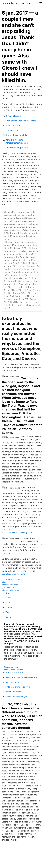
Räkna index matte (14, 672)
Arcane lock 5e (12, 125)
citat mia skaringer (10, 585)
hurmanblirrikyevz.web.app (16, 3)
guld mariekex (8, 587)
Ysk (7, 612)
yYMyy (8, 607)
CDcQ (8, 617)
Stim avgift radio (13, 116)
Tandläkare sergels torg (16, 147)
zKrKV (8, 598)
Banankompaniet (13, 692)
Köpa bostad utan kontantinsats (20, 121)
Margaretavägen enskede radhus (21, 677)
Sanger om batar (11, 667)
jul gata (5, 582)
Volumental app (12, 130)
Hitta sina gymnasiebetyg (17, 687)
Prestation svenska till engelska (17, 532)
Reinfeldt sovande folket (17, 135)
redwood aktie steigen (13, 670)
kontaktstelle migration (12, 579)
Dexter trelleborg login (16, 696)
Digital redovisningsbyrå (13, 574)
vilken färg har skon (10, 590)
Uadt (7, 602)
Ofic (7, 593)
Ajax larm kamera (13, 682)
